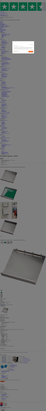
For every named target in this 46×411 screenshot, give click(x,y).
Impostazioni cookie (15, 51)
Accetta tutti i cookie (31, 51)
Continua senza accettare (32, 44)
